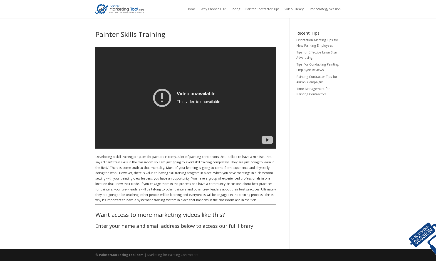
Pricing (235, 9)
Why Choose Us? (213, 9)
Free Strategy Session (325, 9)
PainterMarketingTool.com (121, 255)
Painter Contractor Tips (262, 9)
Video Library (294, 9)
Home (191, 9)
